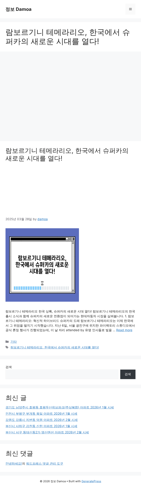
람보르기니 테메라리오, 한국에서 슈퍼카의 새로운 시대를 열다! (54, 347)
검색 (9, 367)
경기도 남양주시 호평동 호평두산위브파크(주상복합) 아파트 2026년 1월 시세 (60, 407)
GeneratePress (91, 481)
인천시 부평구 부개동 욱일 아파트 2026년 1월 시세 (41, 413)
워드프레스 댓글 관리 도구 (44, 463)
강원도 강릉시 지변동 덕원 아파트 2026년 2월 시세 (42, 420)
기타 (13, 342)
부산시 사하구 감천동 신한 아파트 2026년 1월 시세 (41, 426)
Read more (124, 330)
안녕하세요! (14, 463)
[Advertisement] (70, 97)
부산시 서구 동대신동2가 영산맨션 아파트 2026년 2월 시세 (47, 432)
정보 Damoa (19, 9)
